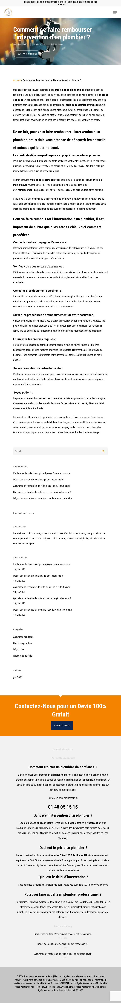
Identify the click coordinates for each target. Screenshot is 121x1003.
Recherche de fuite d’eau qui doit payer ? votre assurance (41, 473)
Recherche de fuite (22, 655)
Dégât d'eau (57, 44)
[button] (115, 12)
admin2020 (21, 44)
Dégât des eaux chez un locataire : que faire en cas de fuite (42, 498)
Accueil (16, 80)
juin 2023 (17, 677)
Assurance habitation (23, 636)
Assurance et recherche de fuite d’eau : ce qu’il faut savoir (41, 485)
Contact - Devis (62, 725)
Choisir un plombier (22, 643)
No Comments (29, 53)
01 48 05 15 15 (63, 807)
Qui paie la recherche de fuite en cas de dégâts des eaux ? (42, 492)
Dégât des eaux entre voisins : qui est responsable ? (38, 479)
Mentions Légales (62, 976)
